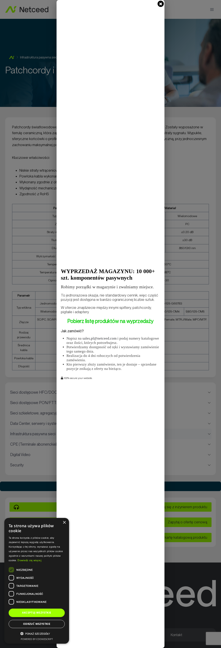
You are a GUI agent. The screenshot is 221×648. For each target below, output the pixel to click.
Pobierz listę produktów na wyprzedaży (110, 321)
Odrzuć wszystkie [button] (36, 624)
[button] (37, 633)
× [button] (64, 522)
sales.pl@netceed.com (99, 338)
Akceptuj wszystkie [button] (36, 612)
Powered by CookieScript (37, 639)
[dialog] (36, 581)
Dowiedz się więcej (29, 560)
